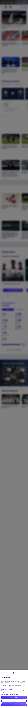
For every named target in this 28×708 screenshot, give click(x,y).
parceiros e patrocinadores (6, 689)
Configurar (14, 701)
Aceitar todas (14, 697)
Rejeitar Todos (14, 704)
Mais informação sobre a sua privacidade (9, 694)
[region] (14, 689)
